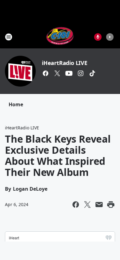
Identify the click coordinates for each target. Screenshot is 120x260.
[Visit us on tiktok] (92, 73)
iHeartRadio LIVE (64, 63)
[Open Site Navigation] (8, 37)
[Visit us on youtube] (69, 73)
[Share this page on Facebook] (75, 204)
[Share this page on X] (87, 204)
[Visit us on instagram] (80, 73)
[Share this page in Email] (99, 204)
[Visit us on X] (57, 73)
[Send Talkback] (98, 37)
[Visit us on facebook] (45, 73)
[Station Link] (60, 37)
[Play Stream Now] (110, 37)
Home (16, 104)
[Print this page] (110, 204)
